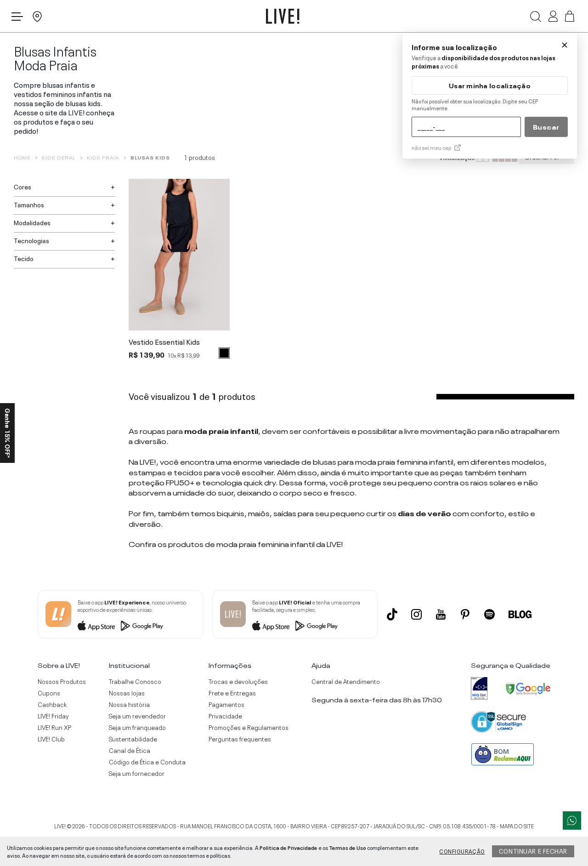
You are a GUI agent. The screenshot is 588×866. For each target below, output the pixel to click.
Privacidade (225, 716)
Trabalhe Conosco (135, 681)
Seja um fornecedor (136, 773)
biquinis (230, 512)
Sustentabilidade (133, 739)
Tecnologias (31, 240)
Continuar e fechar (533, 850)
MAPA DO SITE (517, 825)
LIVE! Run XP (54, 727)
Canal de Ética (129, 750)
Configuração (462, 851)
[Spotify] (489, 614)
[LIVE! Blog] (520, 614)
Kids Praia (103, 157)
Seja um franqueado (137, 727)
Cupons (49, 693)
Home (22, 157)
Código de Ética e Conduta (147, 762)
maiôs (259, 512)
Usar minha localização (490, 85)
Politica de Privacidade (288, 847)
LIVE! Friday (53, 716)
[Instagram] (416, 614)
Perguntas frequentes (240, 739)
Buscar (546, 126)
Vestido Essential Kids (164, 342)
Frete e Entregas (232, 693)
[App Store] (96, 625)
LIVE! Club (51, 739)
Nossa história (129, 704)
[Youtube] (440, 614)
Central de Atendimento (345, 681)
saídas (284, 512)
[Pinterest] (465, 614)
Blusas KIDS (150, 157)
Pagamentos (226, 704)
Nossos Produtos (62, 681)
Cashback (52, 704)
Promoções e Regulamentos (248, 727)
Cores (22, 186)
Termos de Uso (347, 847)
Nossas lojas (127, 693)
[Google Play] (142, 625)
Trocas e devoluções (238, 681)
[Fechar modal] (565, 45)
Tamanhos (29, 204)
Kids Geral (58, 157)
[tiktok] (392, 614)
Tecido (24, 257)
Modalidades (32, 222)
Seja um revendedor (137, 716)
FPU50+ (180, 481)
